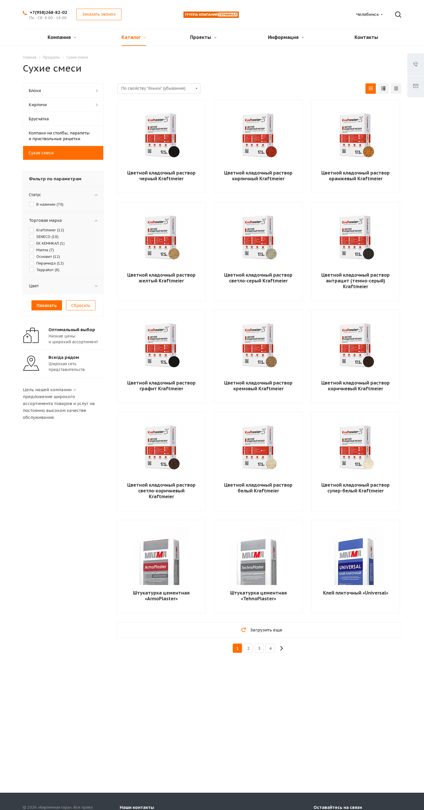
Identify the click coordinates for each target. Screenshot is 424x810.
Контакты (366, 37)
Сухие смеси (41, 152)
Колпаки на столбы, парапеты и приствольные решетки (59, 135)
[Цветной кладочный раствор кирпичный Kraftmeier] (258, 136)
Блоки (35, 90)
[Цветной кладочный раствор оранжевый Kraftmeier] (355, 136)
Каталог (131, 37)
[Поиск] (394, 14)
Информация (284, 37)
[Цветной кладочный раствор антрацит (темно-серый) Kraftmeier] (355, 238)
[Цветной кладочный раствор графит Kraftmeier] (161, 346)
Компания (60, 37)
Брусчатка (39, 118)
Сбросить (80, 305)
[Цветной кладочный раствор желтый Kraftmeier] (161, 238)
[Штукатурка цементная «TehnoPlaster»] (258, 574)
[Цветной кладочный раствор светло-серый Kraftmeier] (258, 238)
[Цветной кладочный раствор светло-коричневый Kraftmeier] (161, 448)
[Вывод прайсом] (396, 88)
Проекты (201, 37)
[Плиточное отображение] (370, 88)
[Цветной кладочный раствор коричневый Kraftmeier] (355, 346)
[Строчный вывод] (383, 88)
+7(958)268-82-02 (48, 12)
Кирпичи (38, 104)
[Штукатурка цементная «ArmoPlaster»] (161, 574)
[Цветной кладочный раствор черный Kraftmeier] (161, 136)
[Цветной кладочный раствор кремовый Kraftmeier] (258, 346)
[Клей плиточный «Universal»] (355, 574)
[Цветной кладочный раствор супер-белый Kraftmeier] (355, 448)
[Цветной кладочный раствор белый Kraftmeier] (258, 448)
